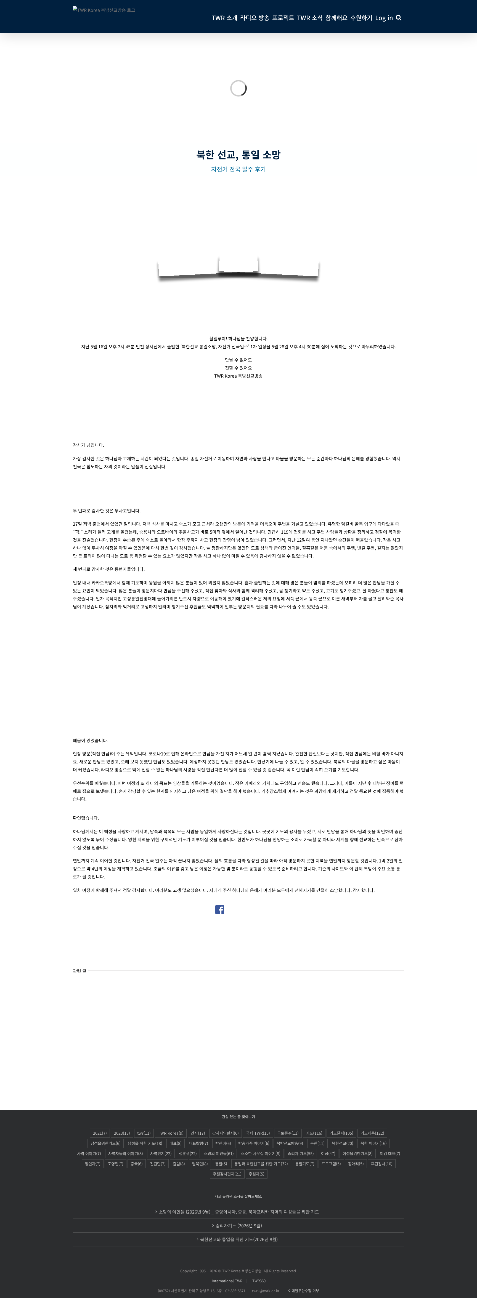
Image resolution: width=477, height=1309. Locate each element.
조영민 (115, 1163)
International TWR (227, 1280)
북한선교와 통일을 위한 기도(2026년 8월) (239, 1239)
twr (144, 1133)
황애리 (356, 1163)
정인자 (92, 1163)
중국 (137, 1163)
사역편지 (161, 1153)
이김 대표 (390, 1153)
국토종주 (288, 1133)
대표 (175, 1143)
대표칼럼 (198, 1143)
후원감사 (382, 1163)
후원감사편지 (227, 1174)
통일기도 (304, 1163)
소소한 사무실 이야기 (260, 1153)
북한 (317, 1143)
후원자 (256, 1174)
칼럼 (179, 1163)
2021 (100, 1133)
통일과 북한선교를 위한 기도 (261, 1163)
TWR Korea (171, 1133)
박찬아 (223, 1143)
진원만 (158, 1163)
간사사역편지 (225, 1133)
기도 (314, 1133)
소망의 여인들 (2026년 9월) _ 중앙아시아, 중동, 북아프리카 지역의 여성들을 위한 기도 (239, 1211)
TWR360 (259, 1280)
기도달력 (341, 1133)
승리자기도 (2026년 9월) (239, 1225)
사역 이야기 (89, 1153)
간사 (198, 1133)
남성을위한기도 (106, 1143)
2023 (122, 1133)
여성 (328, 1153)
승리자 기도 (301, 1153)
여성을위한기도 (358, 1153)
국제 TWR (258, 1133)
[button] (398, 16)
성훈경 (188, 1153)
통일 (221, 1163)
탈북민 (200, 1163)
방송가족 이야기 (253, 1143)
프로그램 (331, 1163)
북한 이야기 (374, 1143)
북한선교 (342, 1143)
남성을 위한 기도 (145, 1143)
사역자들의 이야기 (125, 1153)
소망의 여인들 (219, 1153)
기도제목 (372, 1133)
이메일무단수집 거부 (303, 1290)
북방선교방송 (290, 1143)
